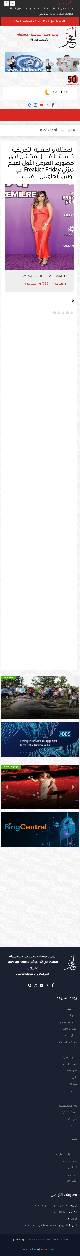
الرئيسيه (67, 130)
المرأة (73, 1126)
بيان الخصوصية (68, 1106)
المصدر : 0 (56, 276)
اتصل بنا (72, 1181)
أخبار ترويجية (70, 1057)
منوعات (72, 1119)
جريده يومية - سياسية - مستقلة (37, 38)
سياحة (73, 1084)
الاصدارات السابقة (66, 1154)
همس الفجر (70, 1064)
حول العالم (71, 1071)
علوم (74, 1090)
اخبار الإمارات (70, 1015)
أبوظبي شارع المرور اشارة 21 (51, 1205)
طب (74, 1139)
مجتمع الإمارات (68, 1042)
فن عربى (72, 1174)
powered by (29, 1249)
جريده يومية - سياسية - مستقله (32, 965)
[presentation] (6, 3)
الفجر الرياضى (69, 1029)
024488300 (60, 1212)
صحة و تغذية (69, 1112)
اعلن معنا (71, 1187)
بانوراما (73, 1077)
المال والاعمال (69, 1035)
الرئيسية (72, 1009)
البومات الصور (48, 130)
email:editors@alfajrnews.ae (40, 1225)
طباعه (59, 284)
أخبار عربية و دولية (67, 1022)
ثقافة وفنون (70, 1161)
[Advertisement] (40, 360)
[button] (73, 697)
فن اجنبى (72, 1167)
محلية (73, 1132)
